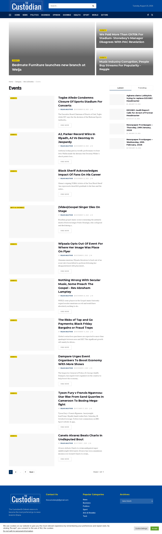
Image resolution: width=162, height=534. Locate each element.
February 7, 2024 (106, 47)
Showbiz (67, 15)
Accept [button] (154, 528)
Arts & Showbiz (28, 82)
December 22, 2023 (82, 178)
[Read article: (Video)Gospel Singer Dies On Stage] (31, 221)
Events (16, 60)
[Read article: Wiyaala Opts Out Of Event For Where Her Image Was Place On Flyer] (31, 258)
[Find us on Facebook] (148, 15)
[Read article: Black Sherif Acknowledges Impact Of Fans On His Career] (31, 185)
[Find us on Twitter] (152, 15)
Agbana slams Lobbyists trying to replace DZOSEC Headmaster (140, 98)
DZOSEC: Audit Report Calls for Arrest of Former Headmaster (140, 113)
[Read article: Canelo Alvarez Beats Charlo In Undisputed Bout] (31, 450)
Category (18, 82)
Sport (86, 15)
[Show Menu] (10, 15)
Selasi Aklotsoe (66, 109)
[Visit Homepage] (26, 6)
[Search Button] (93, 5)
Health (77, 15)
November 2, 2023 (81, 368)
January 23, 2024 (106, 74)
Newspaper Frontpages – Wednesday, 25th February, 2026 (140, 142)
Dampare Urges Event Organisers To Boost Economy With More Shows (80, 360)
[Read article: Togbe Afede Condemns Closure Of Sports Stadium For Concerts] (31, 112)
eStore (104, 15)
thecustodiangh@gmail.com (57, 500)
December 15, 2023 (82, 215)
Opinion (56, 15)
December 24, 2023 (82, 146)
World (95, 15)
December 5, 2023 (81, 255)
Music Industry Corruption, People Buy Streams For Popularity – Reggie (124, 65)
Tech (85, 516)
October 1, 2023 (81, 443)
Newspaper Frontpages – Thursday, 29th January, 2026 (140, 127)
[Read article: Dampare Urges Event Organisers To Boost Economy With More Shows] (31, 371)
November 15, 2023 (82, 332)
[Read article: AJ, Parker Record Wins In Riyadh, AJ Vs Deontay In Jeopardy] (31, 148)
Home (17, 15)
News (25, 15)
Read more (66, 124)
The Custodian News (22, 74)
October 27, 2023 (81, 408)
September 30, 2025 (39, 74)
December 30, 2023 (82, 109)
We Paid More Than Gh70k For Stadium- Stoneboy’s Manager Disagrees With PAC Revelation (121, 38)
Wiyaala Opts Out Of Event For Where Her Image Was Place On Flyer (80, 247)
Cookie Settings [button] (141, 528)
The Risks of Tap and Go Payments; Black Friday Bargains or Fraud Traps (75, 323)
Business (45, 15)
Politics (34, 15)
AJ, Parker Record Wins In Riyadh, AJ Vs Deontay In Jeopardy (76, 138)
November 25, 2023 (82, 296)
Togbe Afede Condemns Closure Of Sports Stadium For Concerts (80, 101)
